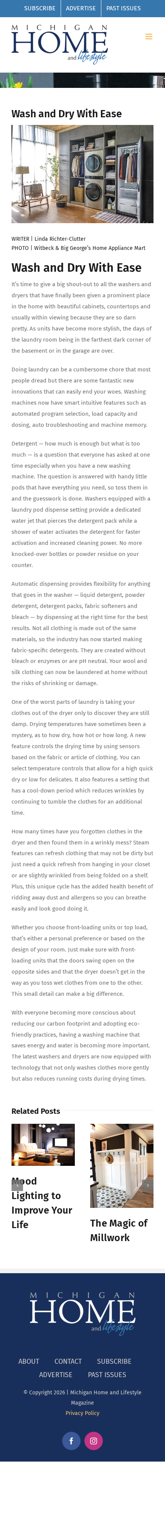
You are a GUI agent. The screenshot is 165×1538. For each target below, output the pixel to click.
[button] (17, 1185)
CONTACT (68, 1361)
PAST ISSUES (107, 1375)
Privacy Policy (82, 1413)
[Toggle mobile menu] (149, 36)
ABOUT (28, 1361)
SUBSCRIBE (114, 1361)
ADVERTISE (56, 1375)
